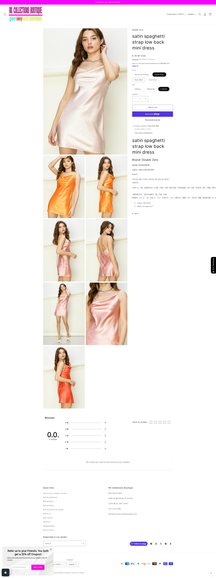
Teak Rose (154, 80)
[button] (5, 14)
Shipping (135, 59)
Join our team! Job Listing (53, 509)
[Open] (5, 572)
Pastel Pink (159, 74)
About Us (46, 522)
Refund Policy (48, 505)
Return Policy (48, 501)
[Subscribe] (82, 543)
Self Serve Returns (50, 497)
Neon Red (139, 80)
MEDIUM (152, 89)
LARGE (164, 89)
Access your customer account (55, 493)
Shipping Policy (49, 526)
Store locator (48, 518)
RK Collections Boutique (56, 572)
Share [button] (136, 213)
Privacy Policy (48, 530)
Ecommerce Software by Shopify (74, 572)
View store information (143, 133)
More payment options (152, 120)
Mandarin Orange (143, 75)
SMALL (139, 89)
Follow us (47, 513)
